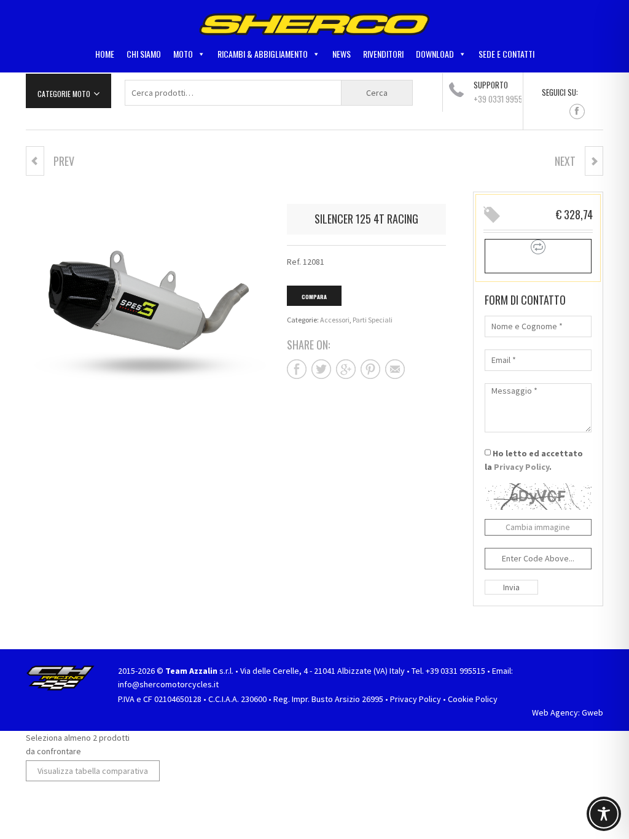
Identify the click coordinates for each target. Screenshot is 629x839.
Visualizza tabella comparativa (92, 770)
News (341, 53)
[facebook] (577, 111)
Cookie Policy (473, 698)
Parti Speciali (373, 319)
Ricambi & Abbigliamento (262, 53)
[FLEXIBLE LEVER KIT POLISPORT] (35, 161)
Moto (183, 53)
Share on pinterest (370, 369)
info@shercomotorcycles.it (168, 684)
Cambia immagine (538, 527)
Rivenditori (383, 53)
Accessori (335, 319)
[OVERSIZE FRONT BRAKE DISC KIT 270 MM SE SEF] (594, 161)
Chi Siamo (144, 53)
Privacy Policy (521, 466)
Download (435, 53)
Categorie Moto (63, 93)
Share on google (346, 369)
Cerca (377, 92)
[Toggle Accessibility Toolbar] (604, 814)
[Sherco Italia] (314, 23)
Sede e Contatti (506, 53)
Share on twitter (321, 369)
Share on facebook (297, 369)
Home (104, 53)
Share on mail (395, 369)
